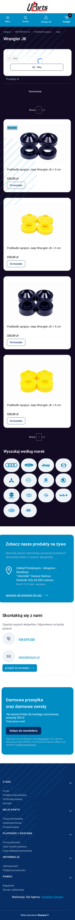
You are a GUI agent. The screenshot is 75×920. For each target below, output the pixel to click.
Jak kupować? (10, 866)
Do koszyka (16, 185)
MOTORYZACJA (22, 32)
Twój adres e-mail (15, 721)
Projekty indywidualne (15, 795)
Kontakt (7, 803)
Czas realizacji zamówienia (17, 850)
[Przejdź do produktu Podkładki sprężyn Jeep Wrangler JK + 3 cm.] (37, 144)
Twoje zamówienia (13, 818)
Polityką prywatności (26, 744)
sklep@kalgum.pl (29, 657)
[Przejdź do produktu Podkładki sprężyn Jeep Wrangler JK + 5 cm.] (37, 301)
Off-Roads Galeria (12, 799)
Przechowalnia (11, 827)
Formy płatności (11, 842)
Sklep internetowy (33, 915)
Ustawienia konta (12, 822)
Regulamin (43, 739)
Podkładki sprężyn (42, 32)
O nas (6, 790)
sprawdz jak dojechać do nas (24, 595)
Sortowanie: (35, 91)
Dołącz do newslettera (24, 730)
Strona (32, 110)
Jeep (58, 32)
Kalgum (7, 32)
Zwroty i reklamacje (13, 889)
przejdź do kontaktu (17, 668)
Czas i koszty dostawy (15, 846)
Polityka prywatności (14, 870)
